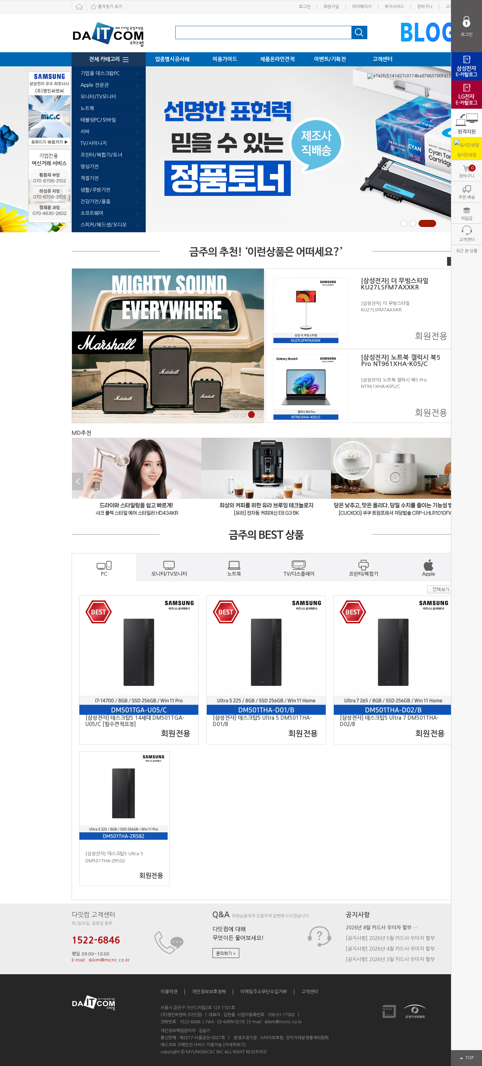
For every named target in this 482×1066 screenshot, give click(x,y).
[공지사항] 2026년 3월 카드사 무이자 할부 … (393, 959)
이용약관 (169, 991)
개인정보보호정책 (209, 991)
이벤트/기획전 (330, 59)
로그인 (305, 7)
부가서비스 (394, 7)
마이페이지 (362, 7)
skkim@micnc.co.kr (283, 1022)
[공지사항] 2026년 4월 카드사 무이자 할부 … (393, 948)
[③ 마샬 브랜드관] (168, 346)
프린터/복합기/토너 (101, 154)
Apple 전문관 (94, 85)
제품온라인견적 (277, 59)
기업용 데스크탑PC (100, 73)
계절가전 (89, 178)
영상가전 (89, 166)
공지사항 (358, 915)
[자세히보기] (234, 1045)
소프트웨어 (91, 213)
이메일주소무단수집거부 (263, 991)
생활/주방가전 (95, 189)
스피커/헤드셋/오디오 (103, 224)
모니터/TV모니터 (98, 96)
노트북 (87, 108)
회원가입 (331, 7)
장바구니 (425, 7)
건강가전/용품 (95, 201)
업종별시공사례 (172, 59)
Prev (77, 481)
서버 (85, 131)
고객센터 (382, 59)
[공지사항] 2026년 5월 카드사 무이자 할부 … (393, 938)
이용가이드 (224, 59)
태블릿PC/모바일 (98, 120)
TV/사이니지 (93, 143)
